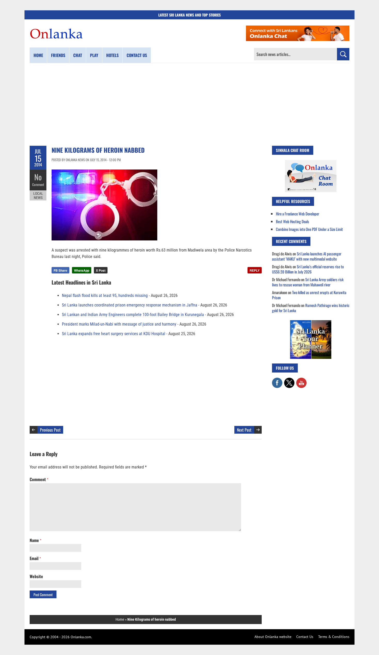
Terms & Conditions (333, 636)
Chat (77, 55)
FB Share (60, 270)
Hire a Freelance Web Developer (297, 213)
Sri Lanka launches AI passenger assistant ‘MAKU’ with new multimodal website (306, 256)
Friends (58, 55)
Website (36, 576)
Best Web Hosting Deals (292, 221)
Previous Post (50, 430)
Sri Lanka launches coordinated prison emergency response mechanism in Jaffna (129, 305)
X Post (100, 270)
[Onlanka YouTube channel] (301, 380)
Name (35, 540)
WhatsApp (81, 270)
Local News (38, 195)
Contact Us (304, 636)
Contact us (137, 55)
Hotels (112, 55)
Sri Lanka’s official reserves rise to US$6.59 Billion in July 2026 (308, 269)
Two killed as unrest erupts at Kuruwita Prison (309, 294)
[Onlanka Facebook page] (277, 380)
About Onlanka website (272, 636)
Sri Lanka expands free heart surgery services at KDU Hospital (113, 333)
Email (35, 558)
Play (94, 55)
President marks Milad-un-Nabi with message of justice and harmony (119, 324)
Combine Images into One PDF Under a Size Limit (309, 229)
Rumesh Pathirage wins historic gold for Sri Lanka (310, 307)
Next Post (244, 430)
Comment (38, 184)
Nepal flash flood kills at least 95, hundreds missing (105, 295)
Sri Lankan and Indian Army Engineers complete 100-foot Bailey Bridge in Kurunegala (133, 314)
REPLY (255, 270)
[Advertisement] (189, 104)
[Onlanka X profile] (289, 380)
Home (38, 55)
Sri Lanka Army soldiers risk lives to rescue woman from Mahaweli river (307, 282)
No (38, 176)
